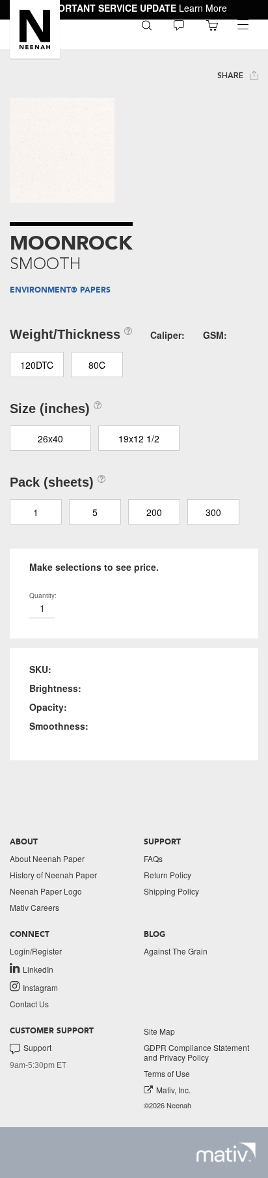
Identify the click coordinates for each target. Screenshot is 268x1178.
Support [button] (37, 1047)
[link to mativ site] (226, 1152)
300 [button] (213, 512)
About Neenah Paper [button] (47, 858)
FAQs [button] (153, 858)
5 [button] (95, 512)
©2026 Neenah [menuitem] (167, 1105)
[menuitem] (147, 24)
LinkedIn (38, 969)
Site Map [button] (159, 1031)
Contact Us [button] (29, 1004)
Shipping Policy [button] (171, 891)
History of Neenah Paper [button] (53, 875)
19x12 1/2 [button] (138, 438)
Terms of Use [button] (167, 1073)
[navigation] (242, 25)
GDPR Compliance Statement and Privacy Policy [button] (196, 1052)
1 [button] (35, 512)
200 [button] (154, 512)
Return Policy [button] (167, 875)
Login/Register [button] (36, 951)
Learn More (203, 7)
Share (231, 75)
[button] (35, 29)
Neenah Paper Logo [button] (46, 891)
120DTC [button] (36, 364)
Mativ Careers (34, 907)
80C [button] (96, 364)
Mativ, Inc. (173, 1090)
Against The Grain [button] (176, 951)
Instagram (40, 987)
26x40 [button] (50, 438)
